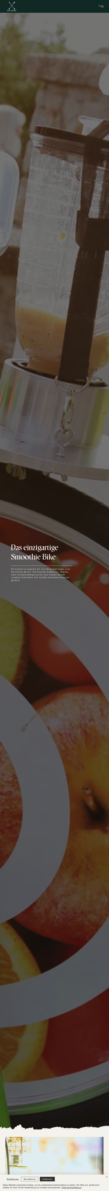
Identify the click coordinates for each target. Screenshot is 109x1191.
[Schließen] (106, 1177)
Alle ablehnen (30, 1179)
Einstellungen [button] (13, 1179)
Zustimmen (47, 1179)
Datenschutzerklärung (71, 1187)
